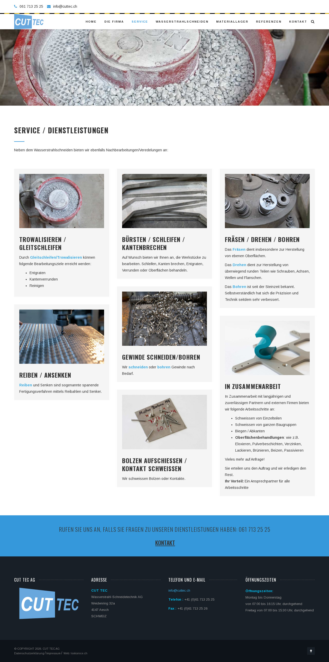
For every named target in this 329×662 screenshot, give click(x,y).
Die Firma (114, 21)
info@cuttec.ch (65, 6)
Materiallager (232, 21)
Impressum (53, 653)
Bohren (239, 287)
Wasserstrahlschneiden (182, 21)
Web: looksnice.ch (75, 653)
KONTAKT (165, 542)
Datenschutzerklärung (29, 653)
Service (140, 21)
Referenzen (268, 21)
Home (91, 21)
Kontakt (298, 21)
